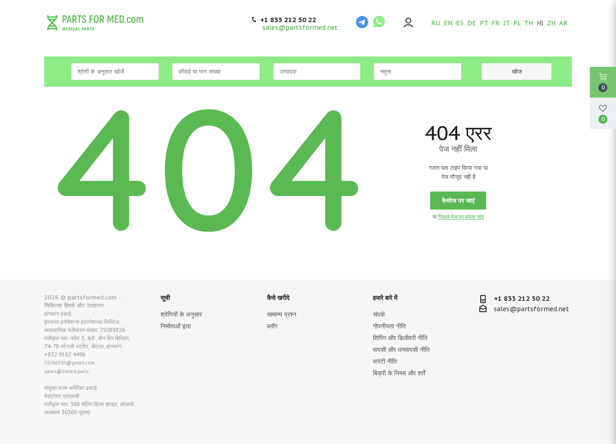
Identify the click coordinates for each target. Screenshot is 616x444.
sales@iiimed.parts (66, 371)
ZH (551, 23)
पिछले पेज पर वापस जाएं (461, 216)
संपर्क (379, 314)
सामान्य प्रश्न (281, 314)
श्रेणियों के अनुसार (181, 314)
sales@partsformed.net (300, 27)
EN (448, 23)
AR (563, 23)
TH (528, 23)
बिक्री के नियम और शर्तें (399, 373)
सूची (165, 298)
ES (460, 23)
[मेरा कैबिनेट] (408, 23)
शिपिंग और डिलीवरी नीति (400, 338)
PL (516, 23)
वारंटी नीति (385, 361)
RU (435, 23)
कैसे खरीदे (278, 298)
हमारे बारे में (385, 298)
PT (484, 23)
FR (496, 23)
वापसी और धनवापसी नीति (401, 350)
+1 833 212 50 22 (288, 20)
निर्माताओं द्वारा (176, 326)
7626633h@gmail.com (69, 363)
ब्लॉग (272, 326)
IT (506, 23)
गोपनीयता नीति (389, 326)
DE (471, 23)
